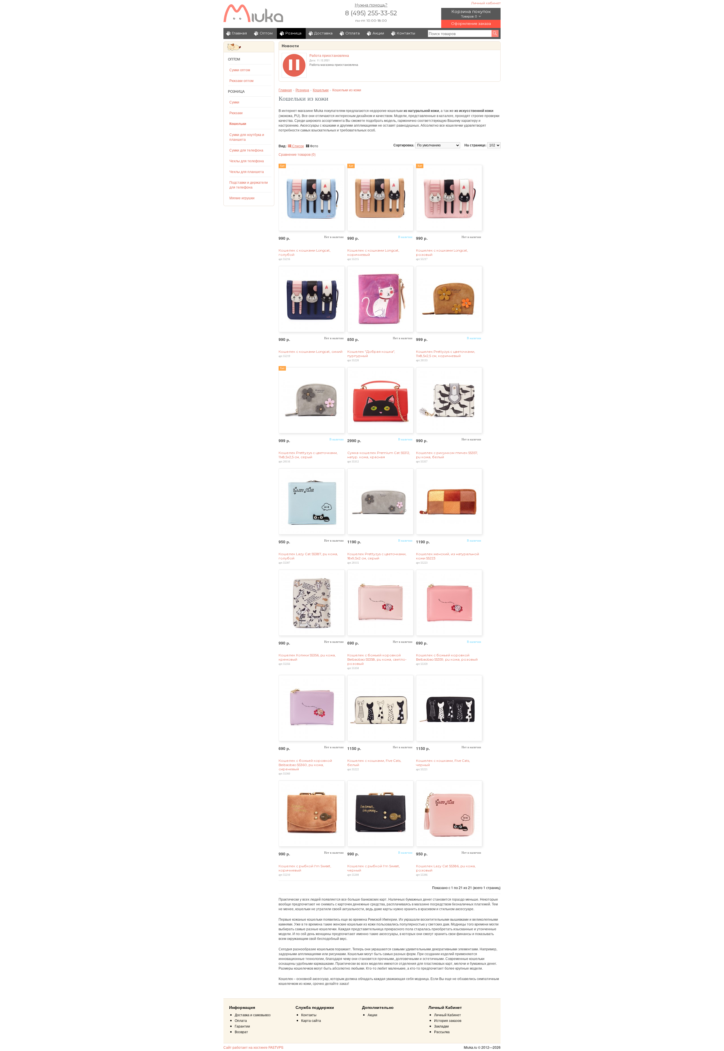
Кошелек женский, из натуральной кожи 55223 (447, 556)
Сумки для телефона (246, 150)
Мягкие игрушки (242, 197)
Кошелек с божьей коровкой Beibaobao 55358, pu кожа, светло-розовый (377, 659)
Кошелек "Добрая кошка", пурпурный (371, 353)
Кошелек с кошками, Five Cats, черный (443, 762)
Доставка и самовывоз (253, 1014)
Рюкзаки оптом (241, 80)
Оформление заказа (471, 23)
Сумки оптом (239, 69)
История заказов (447, 1020)
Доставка (323, 33)
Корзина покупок (471, 11)
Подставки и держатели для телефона (248, 184)
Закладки (441, 1026)
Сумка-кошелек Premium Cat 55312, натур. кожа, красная (378, 455)
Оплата (352, 33)
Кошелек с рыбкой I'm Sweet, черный (373, 868)
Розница (293, 33)
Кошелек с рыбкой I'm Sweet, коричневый (305, 868)
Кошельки (237, 123)
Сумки (234, 102)
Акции (378, 33)
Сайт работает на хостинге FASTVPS (253, 1047)
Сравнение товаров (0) (297, 154)
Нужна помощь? (371, 5)
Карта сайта (311, 1020)
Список (297, 145)
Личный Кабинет (447, 1014)
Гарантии (242, 1026)
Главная (239, 33)
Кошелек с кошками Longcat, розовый (442, 252)
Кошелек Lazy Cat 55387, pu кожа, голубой (308, 556)
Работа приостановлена (329, 55)
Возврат (241, 1031)
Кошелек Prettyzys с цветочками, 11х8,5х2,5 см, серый (308, 455)
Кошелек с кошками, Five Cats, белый (374, 762)
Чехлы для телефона (246, 160)
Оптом (266, 33)
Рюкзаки (236, 112)
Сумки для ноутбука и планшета (246, 137)
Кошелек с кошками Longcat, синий (310, 351)
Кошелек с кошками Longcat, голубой (305, 252)
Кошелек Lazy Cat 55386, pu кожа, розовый (446, 868)
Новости (290, 46)
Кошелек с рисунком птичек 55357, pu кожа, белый (447, 455)
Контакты (406, 33)
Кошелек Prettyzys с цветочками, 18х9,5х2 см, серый (376, 556)
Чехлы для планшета (246, 171)
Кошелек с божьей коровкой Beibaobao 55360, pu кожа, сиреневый (305, 764)
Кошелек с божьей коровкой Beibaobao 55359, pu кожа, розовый (447, 657)
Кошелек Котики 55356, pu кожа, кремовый (307, 657)
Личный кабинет (486, 3)
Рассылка (442, 1031)
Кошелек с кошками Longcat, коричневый (373, 252)
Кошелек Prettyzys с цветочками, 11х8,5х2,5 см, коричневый (445, 353)
